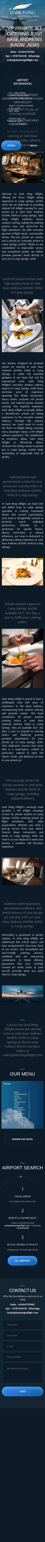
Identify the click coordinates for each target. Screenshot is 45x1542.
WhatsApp (34, 55)
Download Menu (22, 1139)
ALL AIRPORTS (22, 1260)
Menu (34, 145)
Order (11, 145)
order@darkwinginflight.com (22, 1055)
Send (22, 1391)
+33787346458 (22, 1228)
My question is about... (18, 1368)
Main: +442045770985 (22, 51)
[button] (10, 9)
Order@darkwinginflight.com (22, 60)
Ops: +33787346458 (16, 55)
